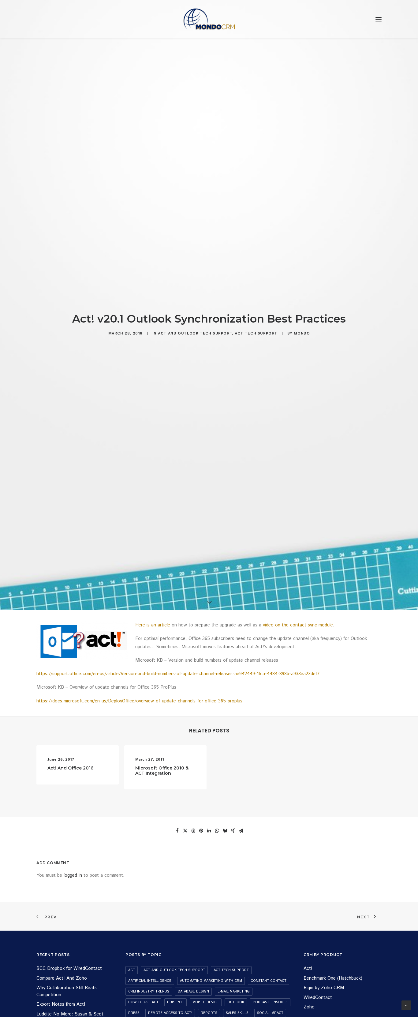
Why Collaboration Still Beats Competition (66, 991)
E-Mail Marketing (234, 991)
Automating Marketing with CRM (211, 980)
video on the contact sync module (298, 625)
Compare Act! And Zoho (61, 978)
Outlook (235, 1002)
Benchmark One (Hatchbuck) (333, 978)
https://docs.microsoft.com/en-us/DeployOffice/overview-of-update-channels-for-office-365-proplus (139, 701)
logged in (73, 875)
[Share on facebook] (177, 830)
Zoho (309, 1007)
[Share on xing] (233, 830)
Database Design (193, 991)
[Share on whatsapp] (217, 830)
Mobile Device (205, 1002)
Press (134, 1013)
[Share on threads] (193, 830)
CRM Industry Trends (148, 991)
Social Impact (270, 1013)
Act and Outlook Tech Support (195, 333)
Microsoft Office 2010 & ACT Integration (161, 770)
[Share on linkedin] (209, 830)
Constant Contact (268, 980)
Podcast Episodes (270, 1002)
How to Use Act (143, 1002)
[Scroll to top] (406, 1005)
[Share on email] (240, 830)
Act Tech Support (256, 333)
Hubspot (175, 1002)
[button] (378, 19)
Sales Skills (237, 1013)
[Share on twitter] (185, 830)
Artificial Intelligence (149, 980)
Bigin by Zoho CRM (324, 988)
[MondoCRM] (209, 19)
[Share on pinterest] (201, 830)
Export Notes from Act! (60, 1004)
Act (131, 970)
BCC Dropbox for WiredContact (69, 968)
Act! (308, 968)
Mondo (302, 333)
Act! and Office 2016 (70, 768)
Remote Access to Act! (170, 1013)
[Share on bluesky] (225, 830)
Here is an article (152, 625)
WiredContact (318, 997)
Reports (209, 1013)
